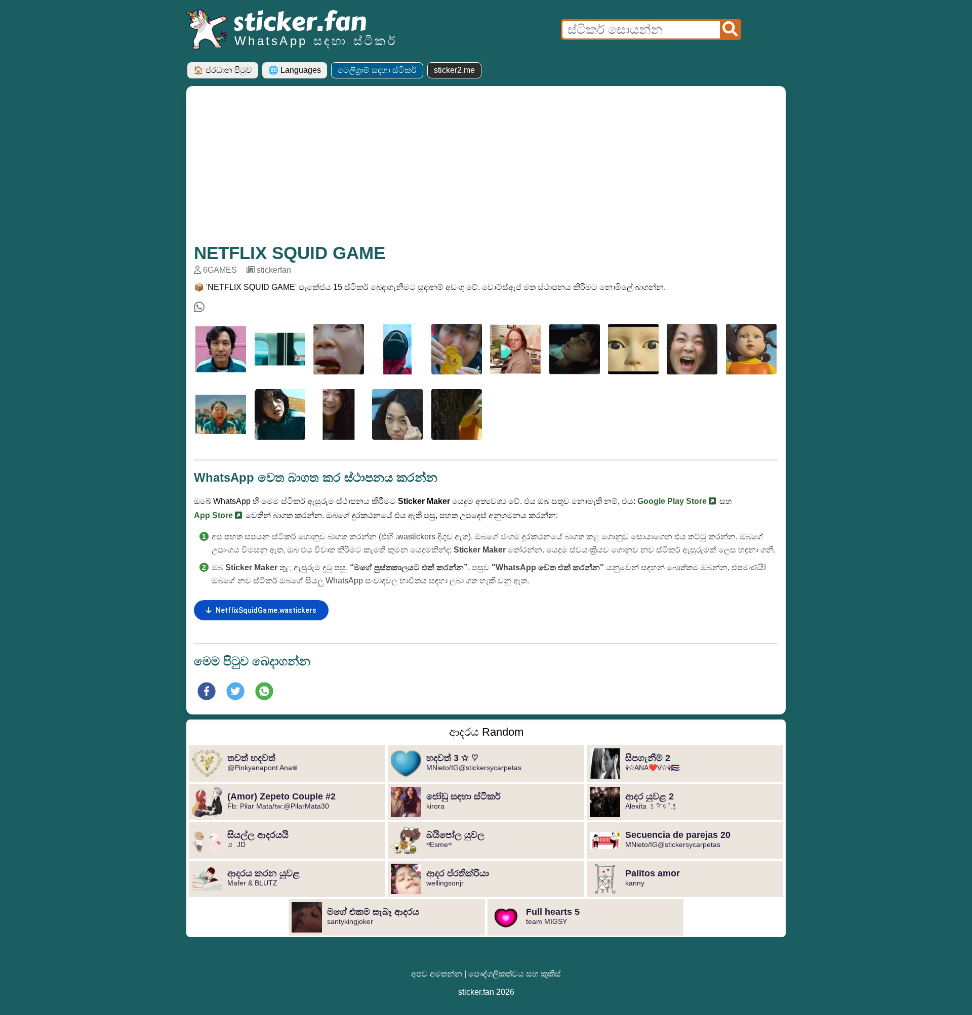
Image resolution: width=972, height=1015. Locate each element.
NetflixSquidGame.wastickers (266, 610)
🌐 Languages (294, 70)
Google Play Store (673, 501)
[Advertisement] (486, 169)
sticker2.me (454, 70)
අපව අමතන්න (436, 973)
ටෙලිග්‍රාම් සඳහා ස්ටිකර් (377, 70)
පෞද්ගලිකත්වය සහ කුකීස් (514, 973)
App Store (214, 515)
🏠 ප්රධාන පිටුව (222, 70)
